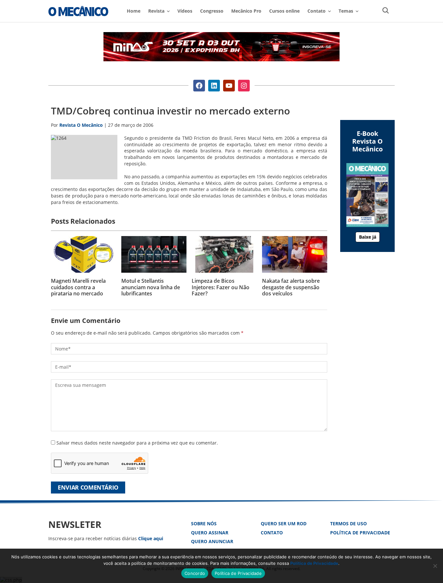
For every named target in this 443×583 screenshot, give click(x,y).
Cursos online (284, 11)
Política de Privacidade (360, 532)
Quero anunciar (212, 541)
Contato (272, 532)
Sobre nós (204, 523)
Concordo (195, 573)
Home (133, 11)
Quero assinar (209, 532)
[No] (435, 566)
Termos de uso (348, 523)
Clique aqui (150, 538)
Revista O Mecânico (78, 11)
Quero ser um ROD (283, 523)
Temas (346, 11)
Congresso (211, 11)
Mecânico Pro (246, 11)
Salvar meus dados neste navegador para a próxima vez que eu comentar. (137, 443)
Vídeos (184, 11)
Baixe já (367, 237)
